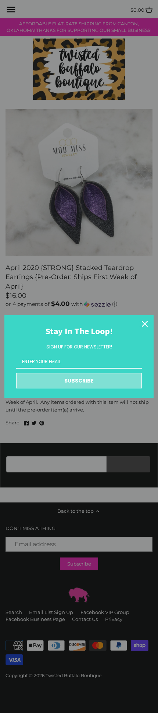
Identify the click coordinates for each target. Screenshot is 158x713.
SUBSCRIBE (79, 380)
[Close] (145, 324)
